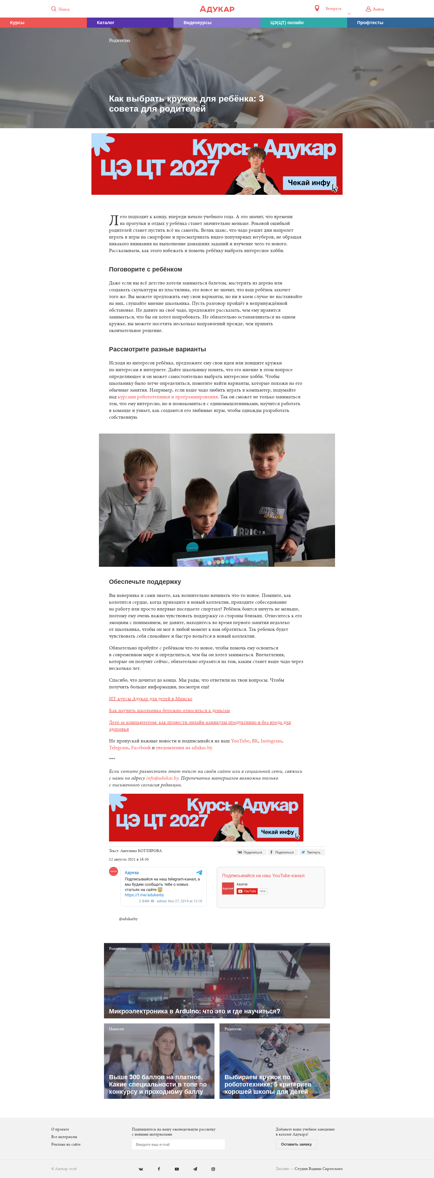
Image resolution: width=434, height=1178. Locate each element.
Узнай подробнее (217, 630)
